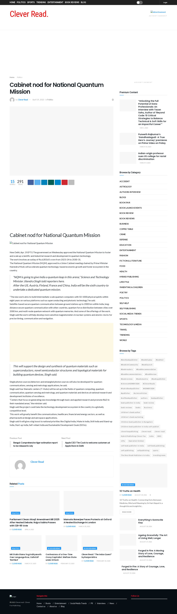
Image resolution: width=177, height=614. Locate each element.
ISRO (159, 436)
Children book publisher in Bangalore (137, 422)
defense (124, 239)
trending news (159, 455)
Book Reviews (72, 2)
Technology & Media (131, 324)
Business (124, 224)
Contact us (41, 606)
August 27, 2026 (146, 542)
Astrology (126, 186)
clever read (160, 431)
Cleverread (19, 602)
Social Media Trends (78, 603)
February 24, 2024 (103, 561)
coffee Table (126, 229)
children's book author (130, 412)
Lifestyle (124, 282)
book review (149, 403)
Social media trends (130, 313)
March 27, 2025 (30, 563)
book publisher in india (130, 403)
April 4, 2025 (29, 529)
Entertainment (55, 2)
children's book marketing (132, 417)
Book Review (126, 213)
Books (48, 603)
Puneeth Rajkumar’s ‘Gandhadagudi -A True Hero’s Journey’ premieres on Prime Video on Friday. (152, 139)
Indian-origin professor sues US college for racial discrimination (152, 156)
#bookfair (160, 360)
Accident (125, 181)
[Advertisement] (88, 53)
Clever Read (23, 100)
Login (165, 2)
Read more (127, 512)
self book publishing (156, 446)
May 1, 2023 (144, 128)
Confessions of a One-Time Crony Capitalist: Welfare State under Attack (61, 557)
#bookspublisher (159, 379)
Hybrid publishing (129, 276)
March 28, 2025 (84, 526)
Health (123, 271)
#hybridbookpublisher (130, 388)
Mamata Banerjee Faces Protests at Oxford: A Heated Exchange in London (88, 521)
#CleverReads (149, 384)
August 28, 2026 (140, 495)
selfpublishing (143, 450)
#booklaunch (147, 365)
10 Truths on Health (130, 491)
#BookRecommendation (146, 369)
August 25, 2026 (146, 560)
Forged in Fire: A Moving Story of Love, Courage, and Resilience (151, 553)
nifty (123, 441)
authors (144, 398)
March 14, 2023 (145, 147)
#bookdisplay (146, 360)
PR (92, 603)
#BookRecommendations (131, 374)
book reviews (126, 407)
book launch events (131, 208)
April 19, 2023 (38, 100)
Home (12, 2)
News (112, 603)
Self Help (124, 303)
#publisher (125, 393)
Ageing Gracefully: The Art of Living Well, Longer (152, 537)
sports (155, 450)
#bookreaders (127, 369)
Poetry (123, 292)
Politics (21, 2)
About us (53, 606)
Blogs (123, 197)
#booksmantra (142, 379)
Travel (123, 329)
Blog (83, 2)
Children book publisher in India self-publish (140, 426)
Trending (41, 2)
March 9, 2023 (145, 163)
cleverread (146, 431)
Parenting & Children (131, 287)
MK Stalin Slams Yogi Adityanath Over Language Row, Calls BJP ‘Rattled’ (25, 557)
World (123, 340)
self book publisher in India (132, 446)
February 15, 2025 (67, 563)
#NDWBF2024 (148, 388)
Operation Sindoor (136, 441)
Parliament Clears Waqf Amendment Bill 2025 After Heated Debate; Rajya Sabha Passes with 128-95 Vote (34, 522)
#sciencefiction (140, 393)
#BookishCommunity (129, 365)
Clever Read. (29, 14)
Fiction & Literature (131, 261)
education (125, 245)
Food (122, 266)
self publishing (128, 308)
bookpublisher (157, 398)
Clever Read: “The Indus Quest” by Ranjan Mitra (97, 556)
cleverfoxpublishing (129, 431)
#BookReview (150, 374)
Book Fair (125, 202)
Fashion (124, 255)
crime (123, 234)
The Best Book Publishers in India (135, 455)
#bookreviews (127, 379)
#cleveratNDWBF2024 (130, 384)
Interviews (101, 603)
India (151, 436)
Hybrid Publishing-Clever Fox (133, 436)
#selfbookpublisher (129, 398)
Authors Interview (130, 192)
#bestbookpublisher (129, 360)
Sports (31, 2)
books (138, 407)
